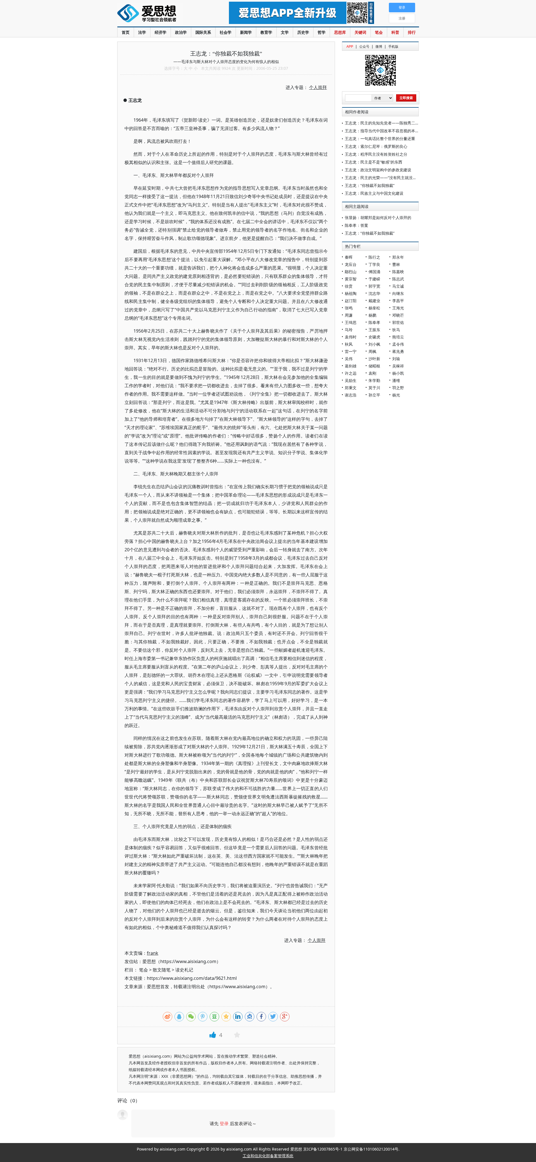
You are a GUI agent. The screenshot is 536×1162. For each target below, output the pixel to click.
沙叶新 (374, 358)
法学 (142, 32)
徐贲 (349, 286)
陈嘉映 (398, 271)
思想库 (340, 32)
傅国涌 (374, 271)
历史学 (303, 32)
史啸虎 (374, 337)
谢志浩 (350, 395)
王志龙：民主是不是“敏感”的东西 (373, 162)
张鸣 (349, 308)
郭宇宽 (374, 286)
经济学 (160, 32)
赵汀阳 (350, 300)
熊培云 (398, 337)
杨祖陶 (350, 293)
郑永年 (398, 257)
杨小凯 (398, 373)
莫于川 (374, 387)
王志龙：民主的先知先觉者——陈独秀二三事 (384, 123)
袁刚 (372, 373)
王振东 (374, 329)
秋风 (349, 344)
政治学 (181, 32)
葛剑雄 (350, 366)
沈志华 (374, 293)
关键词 (360, 32)
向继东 (398, 293)
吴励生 (350, 380)
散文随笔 (162, 970)
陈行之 (374, 257)
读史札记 (184, 970)
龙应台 (350, 264)
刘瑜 (396, 358)
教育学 (266, 32)
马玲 (349, 329)
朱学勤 (374, 380)
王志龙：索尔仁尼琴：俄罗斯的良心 (376, 146)
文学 (285, 32)
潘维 (396, 380)
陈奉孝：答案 (356, 225)
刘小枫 (374, 344)
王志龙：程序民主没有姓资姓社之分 (376, 154)
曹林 (396, 264)
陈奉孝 (374, 322)
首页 (126, 32)
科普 (395, 32)
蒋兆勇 (398, 351)
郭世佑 (398, 322)
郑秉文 (350, 387)
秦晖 (349, 257)
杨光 (396, 395)
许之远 (350, 373)
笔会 (379, 32)
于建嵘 (374, 279)
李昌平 (398, 300)
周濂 (349, 315)
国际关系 (203, 32)
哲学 (322, 32)
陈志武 (398, 279)
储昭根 (374, 366)
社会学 (225, 32)
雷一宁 (350, 351)
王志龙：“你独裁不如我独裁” (369, 185)
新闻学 (246, 32)
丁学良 (374, 264)
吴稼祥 (398, 366)
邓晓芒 (398, 315)
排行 (412, 32)
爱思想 (161, 14)
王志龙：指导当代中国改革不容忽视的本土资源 (386, 130)
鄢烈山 (350, 271)
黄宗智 (350, 279)
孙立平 (374, 395)
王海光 (398, 308)
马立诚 (398, 286)
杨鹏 (372, 315)
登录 (224, 1123)
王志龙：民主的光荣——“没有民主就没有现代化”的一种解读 (397, 177)
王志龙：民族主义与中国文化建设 (374, 193)
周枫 (372, 351)
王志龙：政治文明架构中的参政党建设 (378, 169)
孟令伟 (398, 344)
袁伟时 (350, 337)
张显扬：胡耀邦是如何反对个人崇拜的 (378, 217)
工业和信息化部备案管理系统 (268, 1155)
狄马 (396, 329)
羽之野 (398, 387)
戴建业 (374, 300)
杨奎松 (374, 308)
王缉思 (350, 322)
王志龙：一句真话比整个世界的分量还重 (380, 138)
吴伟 (349, 358)
